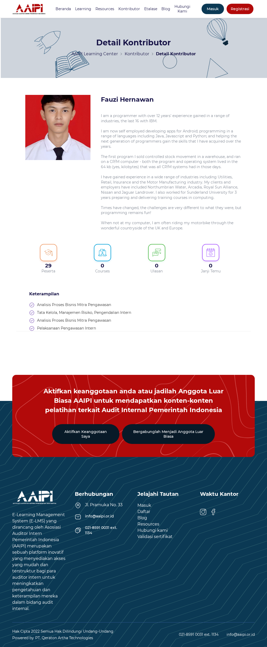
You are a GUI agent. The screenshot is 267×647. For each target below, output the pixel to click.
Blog (165, 9)
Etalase (150, 9)
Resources (104, 9)
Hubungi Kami (182, 9)
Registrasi (240, 9)
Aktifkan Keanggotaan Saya (85, 434)
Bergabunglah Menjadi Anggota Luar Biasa (168, 434)
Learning (83, 9)
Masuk (213, 9)
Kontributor (129, 9)
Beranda (63, 9)
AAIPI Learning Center (94, 53)
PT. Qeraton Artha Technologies (64, 638)
